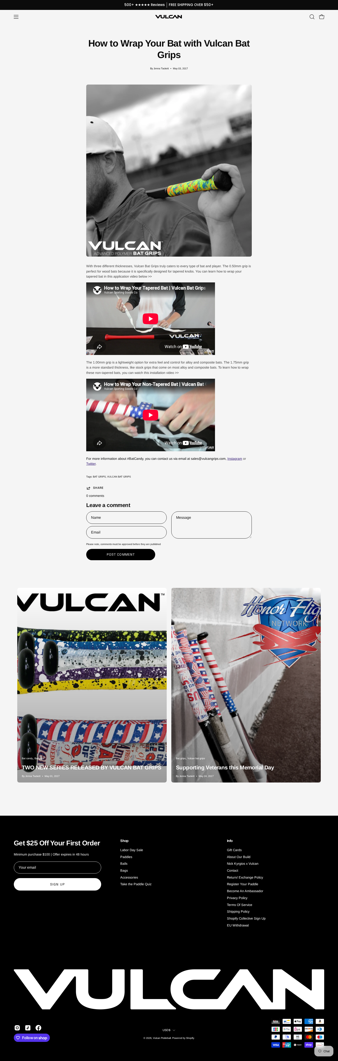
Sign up (57, 884)
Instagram (234, 458)
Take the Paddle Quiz (136, 884)
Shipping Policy (238, 911)
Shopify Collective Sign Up (246, 918)
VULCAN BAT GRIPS (119, 476)
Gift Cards (234, 850)
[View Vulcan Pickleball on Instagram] (17, 1027)
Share (98, 488)
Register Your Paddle (242, 884)
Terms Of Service (239, 905)
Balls (123, 864)
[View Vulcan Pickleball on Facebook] (38, 1027)
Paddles (126, 857)
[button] (312, 17)
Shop (124, 841)
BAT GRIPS (99, 476)
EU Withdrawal (238, 925)
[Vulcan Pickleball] (169, 16)
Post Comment (121, 554)
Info (230, 841)
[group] (169, 5)
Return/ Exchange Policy (245, 877)
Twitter (91, 464)
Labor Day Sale (131, 850)
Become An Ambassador (245, 891)
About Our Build (238, 857)
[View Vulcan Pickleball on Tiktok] (27, 1027)
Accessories (129, 877)
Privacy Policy (237, 898)
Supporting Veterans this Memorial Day (225, 767)
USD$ (166, 1030)
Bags (124, 870)
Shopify (190, 1038)
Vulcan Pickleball (162, 1038)
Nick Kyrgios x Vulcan (242, 864)
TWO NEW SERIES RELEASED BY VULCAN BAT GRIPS (91, 767)
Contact (232, 870)
